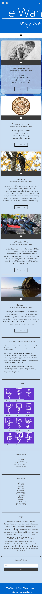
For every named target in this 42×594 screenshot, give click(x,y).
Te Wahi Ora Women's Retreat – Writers (21, 590)
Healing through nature (25, 529)
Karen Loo (11, 534)
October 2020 (21, 492)
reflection (20, 543)
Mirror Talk (32, 538)
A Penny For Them (21, 105)
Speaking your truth (24, 546)
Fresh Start (21, 461)
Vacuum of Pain (21, 466)
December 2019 (21, 501)
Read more (22, 89)
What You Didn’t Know (21, 465)
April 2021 (21, 487)
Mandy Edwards (18, 538)
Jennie (18, 401)
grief (35, 526)
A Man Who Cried (21, 50)
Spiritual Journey (25, 548)
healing (14, 529)
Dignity (19, 526)
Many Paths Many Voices (24, 71)
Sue (28, 430)
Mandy (18, 430)
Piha (15, 544)
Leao (27, 415)
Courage (34, 524)
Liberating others (20, 535)
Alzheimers (17, 521)
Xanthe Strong (21, 550)
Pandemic (11, 544)
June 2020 (21, 497)
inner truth (31, 532)
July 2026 (21, 483)
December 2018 (21, 505)
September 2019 (21, 503)
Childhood (18, 524)
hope (16, 532)
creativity (13, 526)
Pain (6, 544)
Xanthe (18, 445)
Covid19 (8, 526)
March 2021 (21, 488)
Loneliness (28, 535)
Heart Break (35, 529)
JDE (18, 415)
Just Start (21, 459)
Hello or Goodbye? (21, 463)
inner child (22, 532)
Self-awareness (30, 544)
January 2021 (21, 490)
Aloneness (10, 521)
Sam (8, 430)
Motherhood (31, 541)
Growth (7, 529)
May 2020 (21, 499)
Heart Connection (9, 532)
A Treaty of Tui (21, 224)
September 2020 (21, 494)
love (33, 534)
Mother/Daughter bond (18, 541)
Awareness (24, 521)
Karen (28, 445)
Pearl (8, 445)
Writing (36, 548)
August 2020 (21, 496)
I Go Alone (21, 286)
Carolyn (8, 401)
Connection (26, 524)
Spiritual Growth (15, 548)
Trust (32, 548)
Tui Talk (21, 161)
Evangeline (28, 401)
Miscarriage (8, 541)
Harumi (8, 415)
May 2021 (21, 485)
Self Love (11, 546)
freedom (29, 526)
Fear (23, 526)
